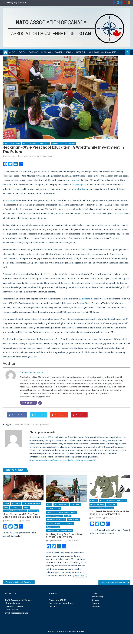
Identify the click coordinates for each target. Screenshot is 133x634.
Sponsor (95, 603)
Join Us (69, 52)
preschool (44, 424)
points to (86, 299)
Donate (58, 52)
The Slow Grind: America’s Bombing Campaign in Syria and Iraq (115, 582)
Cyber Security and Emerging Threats (61, 512)
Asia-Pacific (75, 505)
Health (67, 516)
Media (6, 507)
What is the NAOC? (57, 600)
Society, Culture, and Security (63, 143)
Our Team (53, 606)
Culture (6, 503)
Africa (49, 505)
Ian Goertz (16, 503)
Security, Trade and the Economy (36, 143)
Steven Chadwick (97, 504)
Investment (34, 424)
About (12, 52)
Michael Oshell (73, 519)
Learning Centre (108, 52)
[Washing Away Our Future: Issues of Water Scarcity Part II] (66, 488)
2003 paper (10, 200)
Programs (46, 52)
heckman (25, 424)
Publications (16, 507)
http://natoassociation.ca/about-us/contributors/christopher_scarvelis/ (62, 460)
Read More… (80, 575)
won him (76, 180)
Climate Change (53, 508)
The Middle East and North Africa (59, 531)
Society (26, 507)
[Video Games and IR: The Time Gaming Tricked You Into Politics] (23, 487)
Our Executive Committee (61, 603)
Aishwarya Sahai (61, 505)
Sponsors (94, 52)
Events (22, 52)
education (16, 424)
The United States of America (101, 508)
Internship (81, 52)
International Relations (32, 503)
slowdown (82, 189)
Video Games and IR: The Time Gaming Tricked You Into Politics (21, 515)
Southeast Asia (53, 527)
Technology (34, 511)
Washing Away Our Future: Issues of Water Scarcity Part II (65, 535)
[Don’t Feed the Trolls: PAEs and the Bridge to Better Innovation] (109, 486)
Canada (93, 500)
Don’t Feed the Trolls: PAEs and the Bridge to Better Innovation (109, 513)
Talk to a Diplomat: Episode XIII (20, 582)
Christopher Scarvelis (11, 143)
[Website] (40, 403)
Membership (97, 596)
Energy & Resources (54, 516)
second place (80, 184)
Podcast (33, 52)
